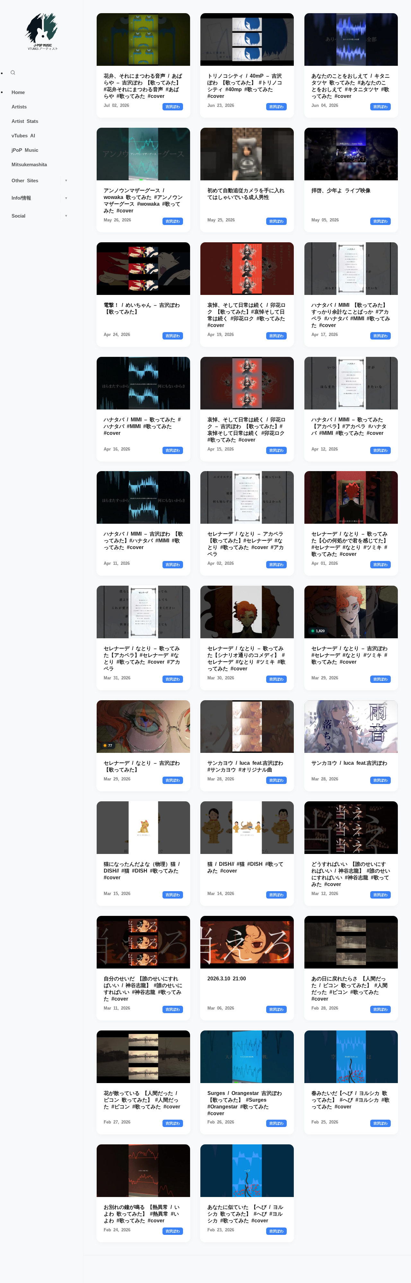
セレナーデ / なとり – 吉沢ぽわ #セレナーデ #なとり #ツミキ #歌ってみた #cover (349, 654)
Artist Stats (25, 120)
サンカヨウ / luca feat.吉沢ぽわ (349, 762)
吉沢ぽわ (173, 106)
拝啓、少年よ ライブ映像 (341, 190)
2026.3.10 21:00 (226, 978)
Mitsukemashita (29, 164)
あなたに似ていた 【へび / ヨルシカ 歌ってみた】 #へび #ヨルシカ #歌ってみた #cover (245, 1213)
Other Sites (40, 180)
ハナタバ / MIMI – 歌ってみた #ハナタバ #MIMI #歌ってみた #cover (142, 425)
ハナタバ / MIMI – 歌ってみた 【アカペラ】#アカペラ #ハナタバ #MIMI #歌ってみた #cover (349, 425)
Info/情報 (40, 197)
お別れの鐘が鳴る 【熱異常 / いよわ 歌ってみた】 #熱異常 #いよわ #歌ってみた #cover (141, 1213)
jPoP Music (25, 149)
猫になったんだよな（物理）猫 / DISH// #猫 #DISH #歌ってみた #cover (141, 870)
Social (40, 215)
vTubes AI (23, 135)
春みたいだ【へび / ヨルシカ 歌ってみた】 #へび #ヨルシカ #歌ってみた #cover (350, 1099)
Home (18, 92)
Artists (19, 106)
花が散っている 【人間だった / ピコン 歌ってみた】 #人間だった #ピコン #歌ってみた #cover (142, 1099)
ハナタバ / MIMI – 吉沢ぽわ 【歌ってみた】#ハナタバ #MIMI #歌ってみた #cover (143, 540)
